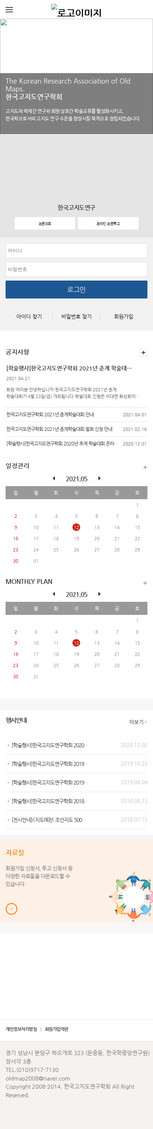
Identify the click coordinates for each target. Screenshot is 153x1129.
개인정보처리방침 (21, 1029)
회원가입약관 (56, 1029)
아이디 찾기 (29, 316)
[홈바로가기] (76, 9)
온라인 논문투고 (108, 224)
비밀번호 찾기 (76, 316)
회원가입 (123, 316)
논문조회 (45, 224)
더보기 (145, 467)
